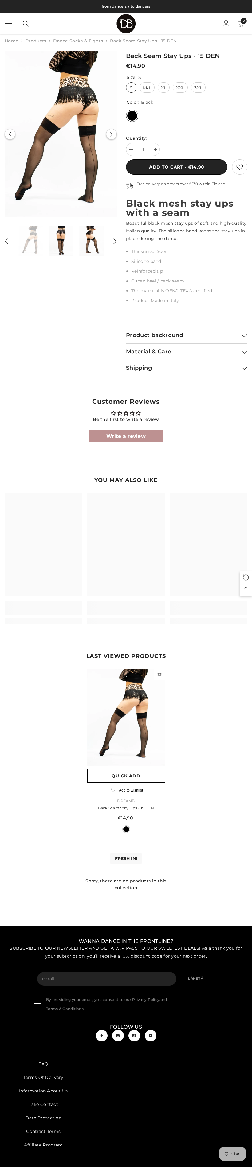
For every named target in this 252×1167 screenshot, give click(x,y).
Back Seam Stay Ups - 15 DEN (126, 808)
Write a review (126, 436)
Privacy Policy (145, 999)
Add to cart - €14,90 (176, 167)
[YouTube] (150, 1035)
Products (36, 41)
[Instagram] (118, 1035)
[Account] (226, 23)
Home (11, 41)
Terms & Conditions (65, 1008)
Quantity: (136, 138)
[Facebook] (102, 1035)
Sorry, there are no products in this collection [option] (125, 884)
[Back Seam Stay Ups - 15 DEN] (126, 717)
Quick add (126, 776)
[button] (10, 134)
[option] (61, 134)
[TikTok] (134, 1035)
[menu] (8, 23)
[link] (239, 167)
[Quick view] (159, 674)
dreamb (126, 801)
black (126, 829)
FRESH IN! (126, 858)
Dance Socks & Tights (78, 41)
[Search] (26, 23)
